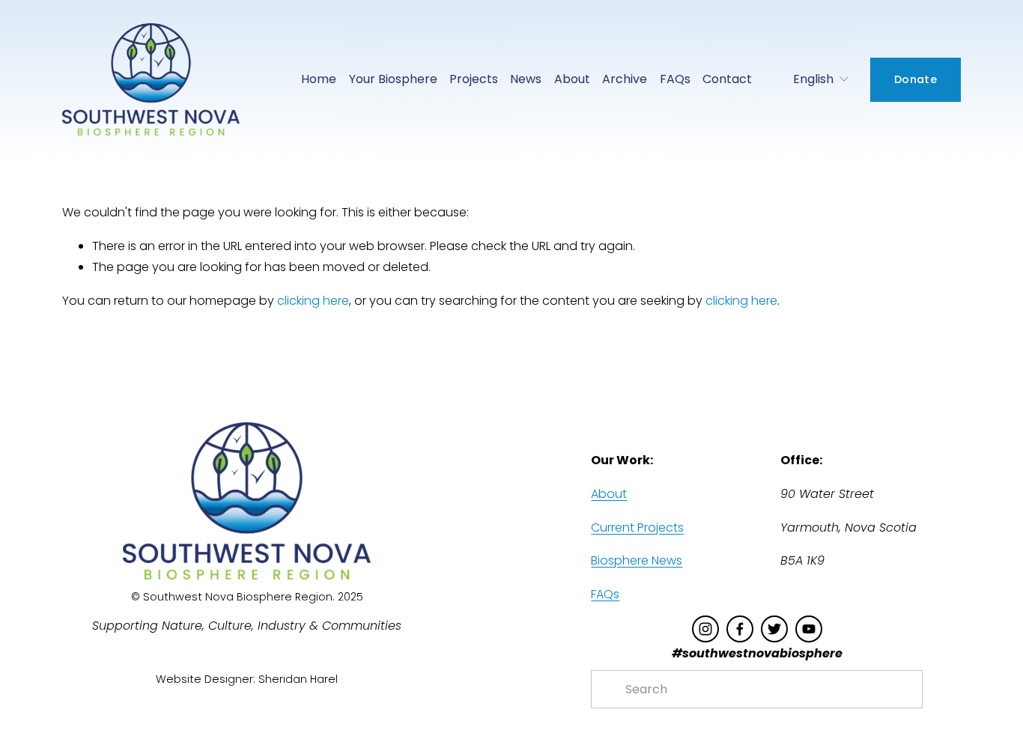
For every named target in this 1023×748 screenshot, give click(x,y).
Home (318, 79)
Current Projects (637, 527)
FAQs (675, 79)
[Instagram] (705, 628)
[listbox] (811, 79)
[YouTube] (808, 628)
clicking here (313, 300)
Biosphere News (636, 560)
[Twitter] (774, 628)
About (609, 493)
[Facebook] (739, 628)
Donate (915, 79)
